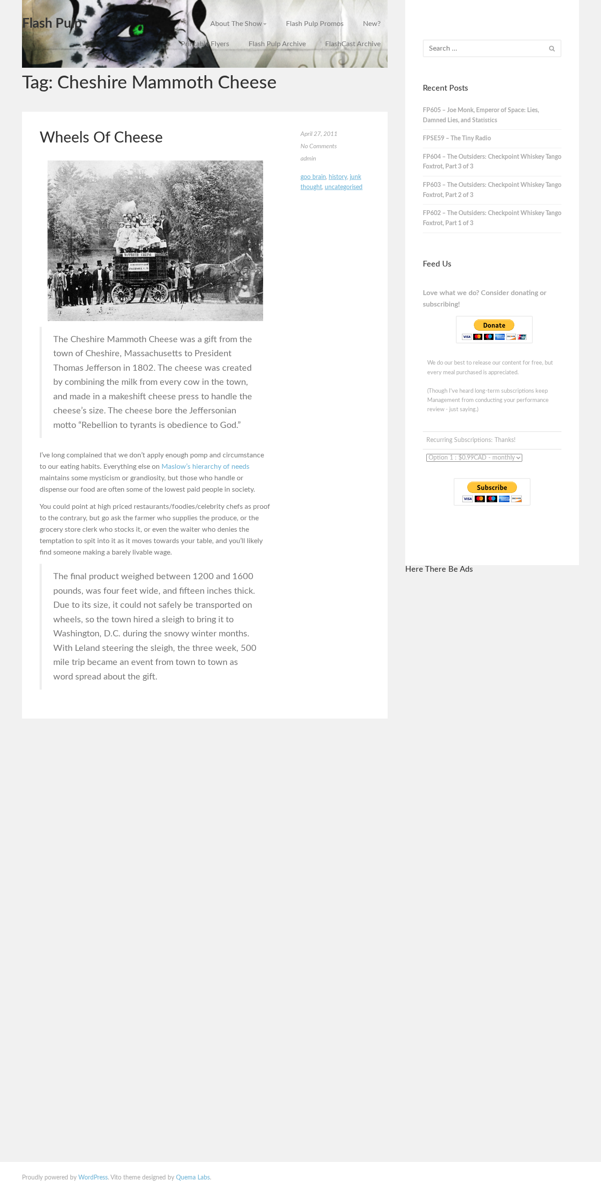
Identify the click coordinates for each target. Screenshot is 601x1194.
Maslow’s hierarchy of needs (205, 466)
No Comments (318, 146)
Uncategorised (344, 187)
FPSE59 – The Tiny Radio (457, 138)
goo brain (313, 177)
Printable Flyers (205, 43)
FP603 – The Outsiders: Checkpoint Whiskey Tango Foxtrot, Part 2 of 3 (492, 190)
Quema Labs (193, 1178)
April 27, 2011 (318, 134)
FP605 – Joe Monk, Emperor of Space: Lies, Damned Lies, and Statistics (481, 115)
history (338, 177)
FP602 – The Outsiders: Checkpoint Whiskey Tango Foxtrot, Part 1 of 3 (492, 218)
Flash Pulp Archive (277, 43)
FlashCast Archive (353, 43)
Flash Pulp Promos (315, 23)
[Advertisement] (492, 715)
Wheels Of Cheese (101, 138)
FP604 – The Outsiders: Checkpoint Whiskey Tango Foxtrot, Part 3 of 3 (492, 162)
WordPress (93, 1178)
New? (372, 23)
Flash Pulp (52, 23)
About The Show (236, 23)
